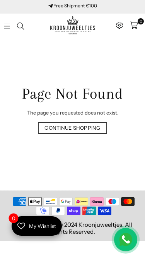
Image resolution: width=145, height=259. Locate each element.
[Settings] (119, 25)
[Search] (20, 25)
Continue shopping (72, 128)
